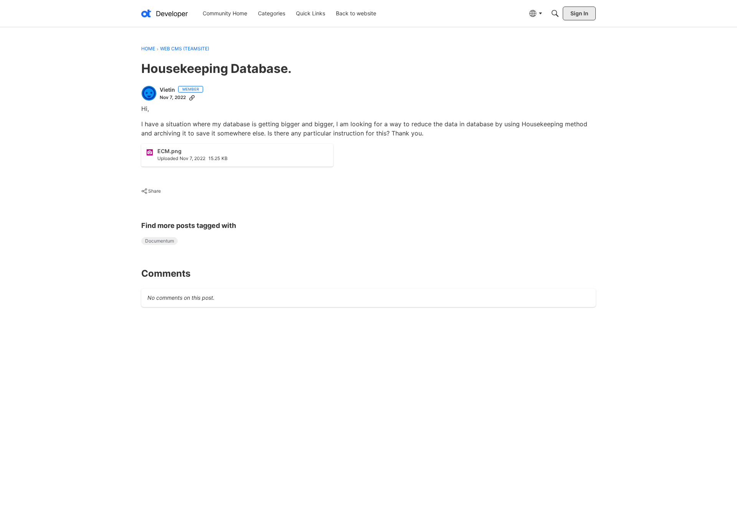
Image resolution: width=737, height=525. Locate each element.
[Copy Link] (192, 97)
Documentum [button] (159, 241)
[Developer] (164, 13)
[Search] (555, 13)
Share (151, 192)
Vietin (167, 89)
